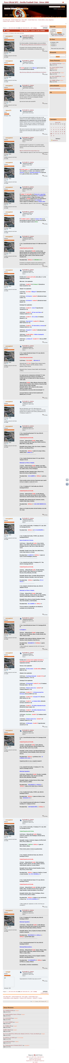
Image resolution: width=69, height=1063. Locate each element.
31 (53, 135)
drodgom (17, 1010)
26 (58, 133)
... (8, 28)
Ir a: (31, 1001)
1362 (10, 28)
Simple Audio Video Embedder (35, 1059)
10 (53, 129)
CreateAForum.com (37, 1058)
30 (51, 135)
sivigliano (17, 1041)
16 (51, 131)
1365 (16, 28)
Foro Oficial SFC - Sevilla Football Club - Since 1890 (26, 2)
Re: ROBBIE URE (7, 1026)
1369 (26, 28)
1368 (24, 28)
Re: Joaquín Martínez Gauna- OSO (11, 1014)
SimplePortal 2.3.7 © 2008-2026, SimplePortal (35, 1060)
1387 (32, 28)
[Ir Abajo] (67, 484)
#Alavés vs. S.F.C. (61, 8)
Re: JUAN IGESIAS (7, 1018)
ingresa (20, 7)
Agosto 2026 (57, 122)
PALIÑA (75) (55, 140)
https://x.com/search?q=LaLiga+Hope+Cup (29, 150)
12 (58, 129)
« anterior (42, 26)
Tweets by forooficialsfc (55, 88)
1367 (21, 28)
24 (53, 133)
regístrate (25, 7)
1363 (12, 28)
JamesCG (8, 110)
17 (53, 131)
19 (58, 131)
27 (60, 133)
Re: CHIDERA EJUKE (8, 1010)
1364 (14, 28)
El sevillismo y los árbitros (9, 1037)
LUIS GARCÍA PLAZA (8, 1041)
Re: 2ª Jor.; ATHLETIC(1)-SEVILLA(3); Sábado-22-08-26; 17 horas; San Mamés (21, 1033)
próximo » (47, 26)
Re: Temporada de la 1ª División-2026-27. (13, 1045)
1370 (28, 28)
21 (62, 131)
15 (64, 129)
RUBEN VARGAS (7, 1030)
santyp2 (8, 972)
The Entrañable (20, 1037)
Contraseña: (53, 31)
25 (55, 133)
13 (60, 129)
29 (64, 133)
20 (60, 131)
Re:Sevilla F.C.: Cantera (28, 36)
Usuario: (54, 29)
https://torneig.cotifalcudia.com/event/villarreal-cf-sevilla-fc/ (33, 72)
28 (62, 133)
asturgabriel (9, 36)
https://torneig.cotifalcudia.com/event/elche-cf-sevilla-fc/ (34, 44)
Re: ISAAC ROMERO (8, 1022)
